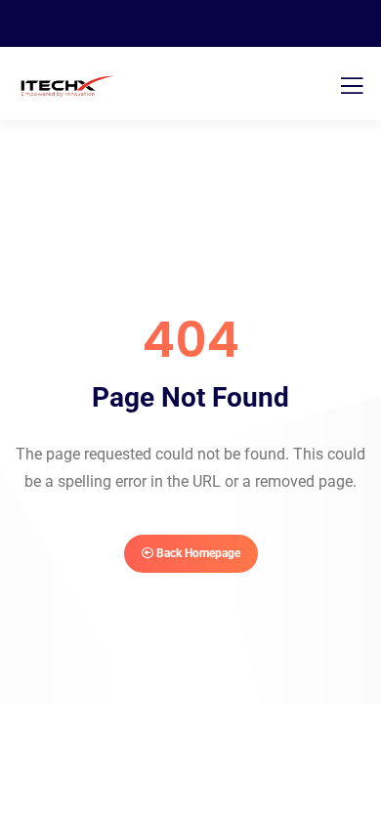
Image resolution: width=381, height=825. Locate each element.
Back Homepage (196, 553)
